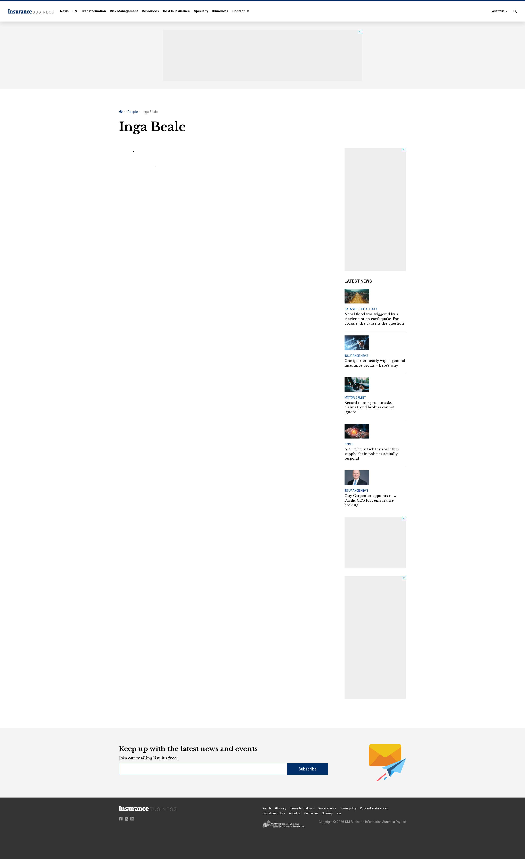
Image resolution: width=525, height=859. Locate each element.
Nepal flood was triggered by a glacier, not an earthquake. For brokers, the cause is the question (374, 318)
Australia (498, 11)
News (64, 11)
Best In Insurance (176, 11)
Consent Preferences (374, 808)
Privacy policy (327, 808)
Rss (339, 813)
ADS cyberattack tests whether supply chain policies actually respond (372, 453)
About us (295, 813)
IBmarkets (220, 11)
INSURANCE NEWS (356, 355)
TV (75, 11)
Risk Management (124, 11)
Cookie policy (348, 808)
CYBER (349, 444)
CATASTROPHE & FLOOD (361, 309)
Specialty (201, 11)
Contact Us (241, 11)
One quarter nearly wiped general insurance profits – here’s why (375, 363)
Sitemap (327, 813)
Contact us (311, 813)
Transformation (93, 11)
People (132, 112)
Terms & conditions (302, 808)
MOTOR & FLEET (355, 397)
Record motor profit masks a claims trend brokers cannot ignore (370, 407)
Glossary (280, 808)
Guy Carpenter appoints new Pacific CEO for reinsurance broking (370, 500)
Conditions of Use (273, 813)
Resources (150, 11)
